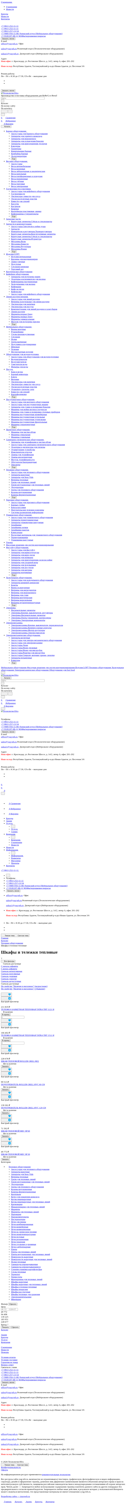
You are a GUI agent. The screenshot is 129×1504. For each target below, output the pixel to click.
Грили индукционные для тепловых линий (30, 1182)
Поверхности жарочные (22, 1257)
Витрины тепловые (19, 1177)
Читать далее (12, 1487)
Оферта (4, 1470)
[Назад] (13, 826)
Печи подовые (17, 1237)
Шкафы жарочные (19, 1282)
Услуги (4, 1340)
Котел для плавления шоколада (25, 1197)
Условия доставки (9, 1360)
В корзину (6, 1015)
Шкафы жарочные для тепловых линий (29, 1284)
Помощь (5, 1352)
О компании (11, 7)
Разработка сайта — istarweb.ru (15, 1496)
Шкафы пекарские (19, 1289)
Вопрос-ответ (7, 1365)
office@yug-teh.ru (9, 44)
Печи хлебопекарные (21, 1247)
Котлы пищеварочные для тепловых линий (30, 1202)
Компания (5, 1342)
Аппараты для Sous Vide (22, 1174)
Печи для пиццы (18, 1222)
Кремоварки (16, 1204)
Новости (10, 9)
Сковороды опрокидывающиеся (26, 1267)
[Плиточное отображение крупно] (2, 991)
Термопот (15, 1274)
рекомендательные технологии (56, 1474)
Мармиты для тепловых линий (25, 1212)
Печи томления (18, 1242)
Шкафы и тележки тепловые (24, 1287)
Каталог (4, 1330)
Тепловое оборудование (20, 1167)
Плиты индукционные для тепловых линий (30, 1254)
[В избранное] (6, 994)
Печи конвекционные (21, 1229)
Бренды (4, 1337)
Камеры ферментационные (23, 1192)
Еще (13, 159)
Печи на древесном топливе (24, 1232)
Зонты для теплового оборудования (27, 1187)
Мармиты (15, 1209)
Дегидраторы (17, 1184)
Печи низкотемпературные (23, 1234)
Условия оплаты (8, 1357)
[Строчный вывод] (6, 991)
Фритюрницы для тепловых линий (26, 1279)
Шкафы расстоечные (20, 1292)
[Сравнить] (6, 998)
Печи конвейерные (19, 1227)
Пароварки (16, 1214)
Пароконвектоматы (20, 1217)
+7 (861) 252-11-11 (10, 26)
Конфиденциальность (11, 1467)
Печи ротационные (20, 1239)
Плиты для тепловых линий (23, 1252)
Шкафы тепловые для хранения (25, 1294)
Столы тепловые (18, 1272)
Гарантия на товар (9, 1362)
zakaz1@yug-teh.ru (10, 54)
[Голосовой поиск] (4, 111)
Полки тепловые (18, 1262)
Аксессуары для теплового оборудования (30, 1169)
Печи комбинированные (22, 1224)
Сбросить (12, 1304)
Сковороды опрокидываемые (24, 1264)
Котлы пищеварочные (21, 1199)
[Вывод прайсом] (8, 991)
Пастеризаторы (18, 1219)
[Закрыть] (3, 793)
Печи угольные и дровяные (23, 1244)
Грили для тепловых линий (23, 1179)
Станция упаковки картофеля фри (26, 1269)
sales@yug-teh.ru (9, 49)
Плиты (14, 1249)
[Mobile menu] (3, 708)
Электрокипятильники (21, 1297)
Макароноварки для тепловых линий (28, 1207)
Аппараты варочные (20, 1172)
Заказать (5, 1066)
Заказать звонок (8, 39)
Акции (4, 1335)
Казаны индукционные (21, 1189)
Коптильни (16, 1194)
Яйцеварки (16, 1299)
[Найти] (10, 111)
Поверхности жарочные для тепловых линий (31, 1259)
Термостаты (16, 1277)
